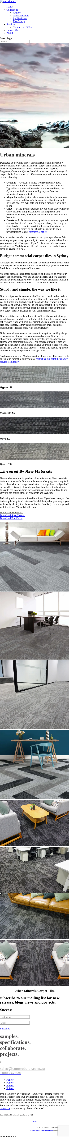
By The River (20, 18)
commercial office (38, 231)
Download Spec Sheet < (12, 515)
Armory (17, 12)
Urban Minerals (21, 15)
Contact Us (12, 30)
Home (9, 6)
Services (10, 24)
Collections (12, 9)
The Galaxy (19, 21)
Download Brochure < (11, 512)
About (9, 33)
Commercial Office (22, 27)
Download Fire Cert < (11, 518)
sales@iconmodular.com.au (22, 1068)
